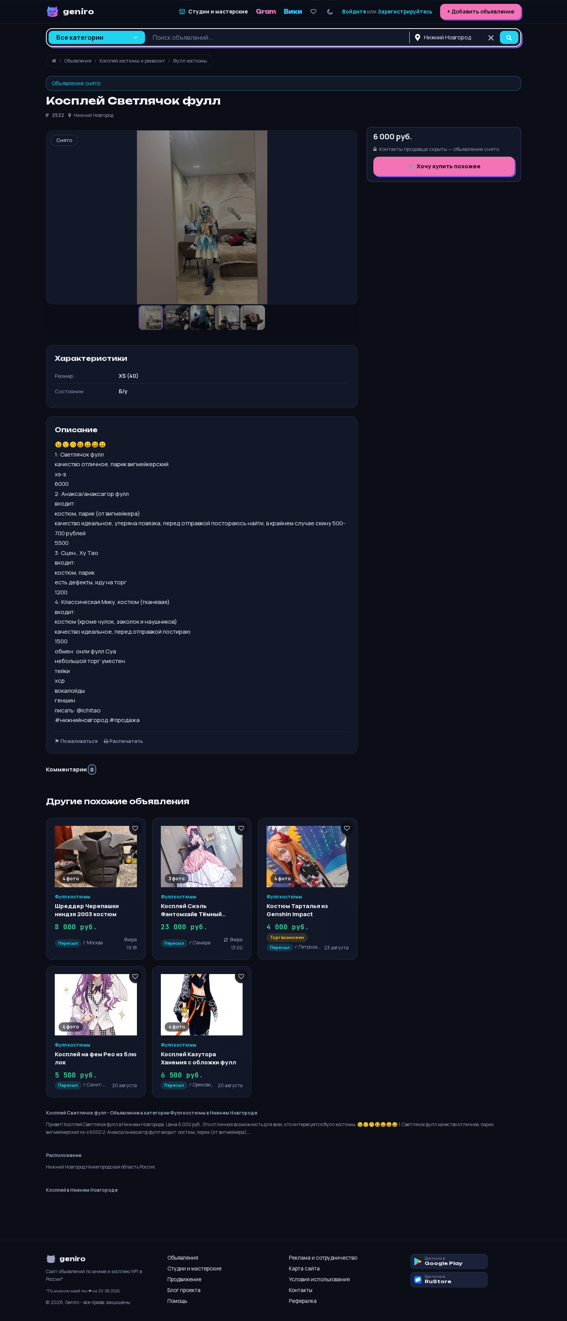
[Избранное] (313, 12)
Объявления (182, 1257)
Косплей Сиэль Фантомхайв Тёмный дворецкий (191, 914)
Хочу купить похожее (448, 166)
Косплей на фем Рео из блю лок (96, 1058)
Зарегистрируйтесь (405, 11)
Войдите (354, 11)
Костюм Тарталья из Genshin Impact (297, 910)
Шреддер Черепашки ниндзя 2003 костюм (87, 910)
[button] (176, 317)
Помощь (177, 1300)
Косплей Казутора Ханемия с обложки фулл (198, 1058)
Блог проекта (184, 1290)
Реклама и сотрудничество (323, 1257)
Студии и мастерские (194, 1268)
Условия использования (319, 1279)
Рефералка (303, 1300)
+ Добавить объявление (480, 11)
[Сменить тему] (330, 12)
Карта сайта (304, 1268)
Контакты (300, 1290)
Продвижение (184, 1279)
